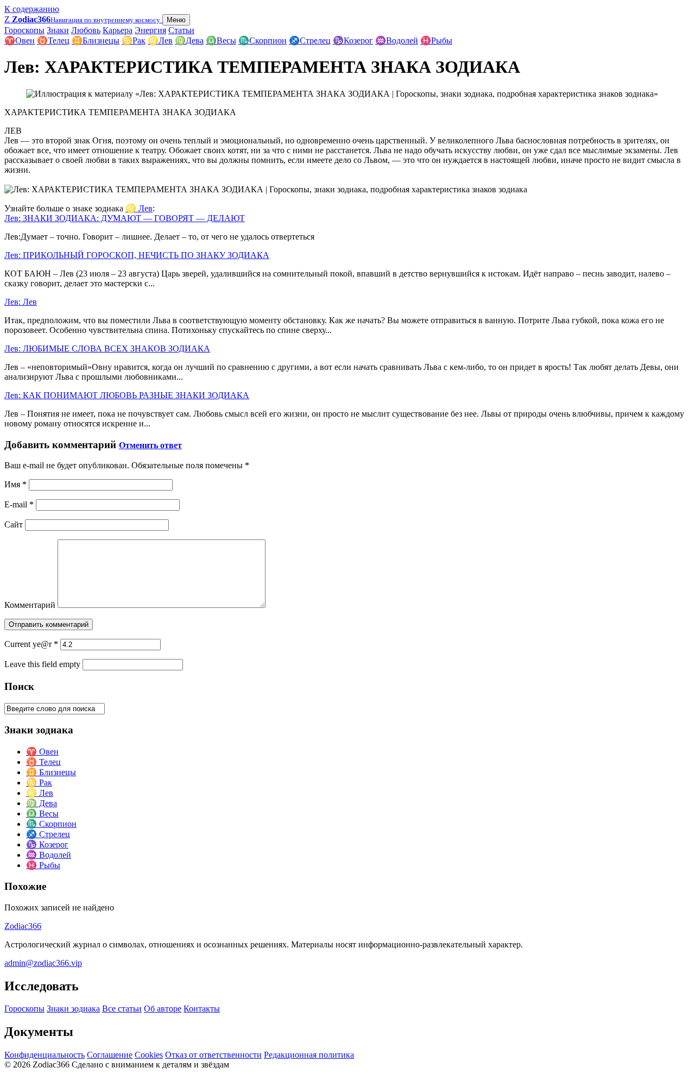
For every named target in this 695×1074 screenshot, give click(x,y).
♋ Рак (39, 782)
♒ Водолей (48, 854)
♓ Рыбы (43, 865)
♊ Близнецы (51, 772)
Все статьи (122, 1008)
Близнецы (95, 40)
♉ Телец (43, 762)
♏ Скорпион (51, 823)
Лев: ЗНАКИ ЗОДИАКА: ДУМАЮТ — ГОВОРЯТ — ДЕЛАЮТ (124, 218)
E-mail (19, 504)
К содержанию (31, 9)
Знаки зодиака (73, 1008)
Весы (221, 40)
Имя (15, 484)
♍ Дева (41, 803)
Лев (160, 40)
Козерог (353, 40)
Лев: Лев (20, 301)
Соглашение (109, 1054)
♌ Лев (139, 208)
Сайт (13, 524)
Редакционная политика (309, 1054)
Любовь (85, 30)
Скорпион (262, 40)
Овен (19, 40)
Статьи (181, 30)
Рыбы (436, 40)
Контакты (202, 1008)
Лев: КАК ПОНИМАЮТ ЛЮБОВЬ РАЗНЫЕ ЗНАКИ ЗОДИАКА (126, 395)
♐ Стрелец (48, 834)
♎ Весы (42, 813)
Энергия (150, 30)
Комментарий (29, 605)
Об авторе (162, 1008)
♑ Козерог (47, 844)
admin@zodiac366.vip (43, 963)
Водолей (396, 40)
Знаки (58, 30)
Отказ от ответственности (213, 1054)
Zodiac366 (22, 926)
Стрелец (310, 40)
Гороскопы (24, 30)
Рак (134, 40)
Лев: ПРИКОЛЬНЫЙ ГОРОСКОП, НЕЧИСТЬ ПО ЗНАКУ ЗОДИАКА (136, 255)
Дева (189, 40)
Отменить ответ (150, 445)
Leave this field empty (42, 664)
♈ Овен (42, 751)
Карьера (117, 30)
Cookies (149, 1054)
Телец (53, 40)
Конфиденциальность (44, 1054)
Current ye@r (31, 644)
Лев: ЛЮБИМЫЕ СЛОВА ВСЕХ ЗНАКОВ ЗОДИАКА (107, 348)
